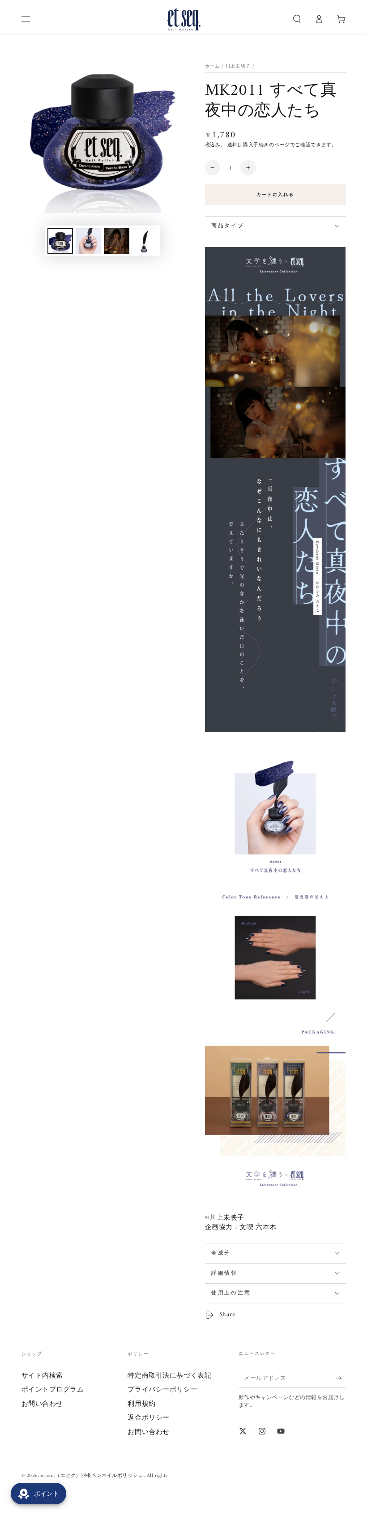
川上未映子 (238, 66)
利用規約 (141, 1404)
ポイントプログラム (52, 1390)
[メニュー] (26, 19)
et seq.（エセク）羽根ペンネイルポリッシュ (92, 1475)
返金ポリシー (148, 1418)
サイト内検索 (42, 1376)
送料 (232, 144)
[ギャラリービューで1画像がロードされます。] (60, 241)
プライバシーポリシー (162, 1390)
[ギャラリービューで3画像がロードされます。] (116, 241)
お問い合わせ (42, 1404)
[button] (297, 19)
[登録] (341, 1378)
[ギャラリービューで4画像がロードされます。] (144, 241)
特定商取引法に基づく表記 (169, 1376)
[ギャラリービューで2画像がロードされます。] (88, 241)
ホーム (212, 66)
